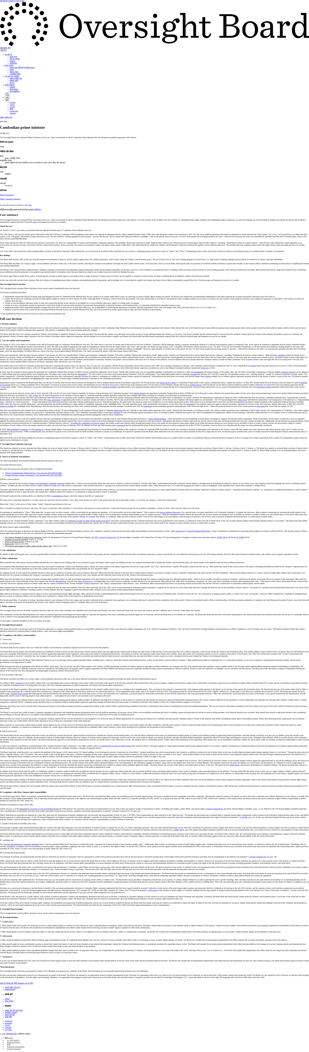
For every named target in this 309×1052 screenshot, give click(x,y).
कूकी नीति (8, 1017)
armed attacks (234, 765)
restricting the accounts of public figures (116, 746)
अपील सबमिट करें (16, 79)
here (30, 205)
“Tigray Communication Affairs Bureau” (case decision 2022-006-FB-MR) (33, 473)
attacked (61, 368)
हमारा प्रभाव (9, 65)
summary (24, 429)
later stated (261, 406)
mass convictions (53, 400)
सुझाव (12, 70)
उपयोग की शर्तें (10, 1015)
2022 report (242, 400)
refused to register (7, 406)
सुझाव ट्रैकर (14, 72)
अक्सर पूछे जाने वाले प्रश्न (14, 1010)
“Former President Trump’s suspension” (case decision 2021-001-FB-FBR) (33, 475)
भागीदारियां (13, 63)
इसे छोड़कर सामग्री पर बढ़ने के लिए (12, 1)
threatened (82, 374)
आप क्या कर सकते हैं (12, 76)
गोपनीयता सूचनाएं (11, 1013)
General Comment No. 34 (109, 537)
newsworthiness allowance (170, 512)
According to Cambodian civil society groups (87, 423)
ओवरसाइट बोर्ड (11, 1034)
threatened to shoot (264, 387)
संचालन (12, 61)
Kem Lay (204, 368)
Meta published (13, 429)
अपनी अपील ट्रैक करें (12, 987)
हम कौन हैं (8, 55)
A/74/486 (240, 537)
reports (253, 366)
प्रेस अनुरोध (9, 1001)
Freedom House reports (19, 694)
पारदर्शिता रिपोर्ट (15, 74)
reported (193, 374)
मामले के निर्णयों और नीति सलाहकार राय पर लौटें (16, 983)
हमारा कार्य (13, 57)
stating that (118, 410)
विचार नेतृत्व (14, 89)
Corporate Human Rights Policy (198, 531)
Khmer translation (7, 195)
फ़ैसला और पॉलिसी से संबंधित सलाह (22, 68)
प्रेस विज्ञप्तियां (15, 92)
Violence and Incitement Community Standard (46, 483)
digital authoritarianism (157, 419)
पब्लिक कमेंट (14, 81)
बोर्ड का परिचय (15, 59)
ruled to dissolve (140, 393)
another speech (195, 385)
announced (121, 425)
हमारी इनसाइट (10, 85)
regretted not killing (109, 387)
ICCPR (94, 537)
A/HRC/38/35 (222, 537)
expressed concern (288, 372)
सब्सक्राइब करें (10, 990)
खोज (7, 97)
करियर (7, 999)
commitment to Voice (60, 496)
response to (39, 429)
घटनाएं (12, 83)
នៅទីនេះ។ (37, 210)
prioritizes (281, 355)
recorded (116, 412)
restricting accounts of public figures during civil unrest (89, 521)
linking (208, 376)
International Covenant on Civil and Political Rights (39, 809)
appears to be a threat (168, 383)
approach (19, 683)
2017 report (33, 395)
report (175, 691)
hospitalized (198, 372)
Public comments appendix (10, 199)
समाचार (12, 87)
